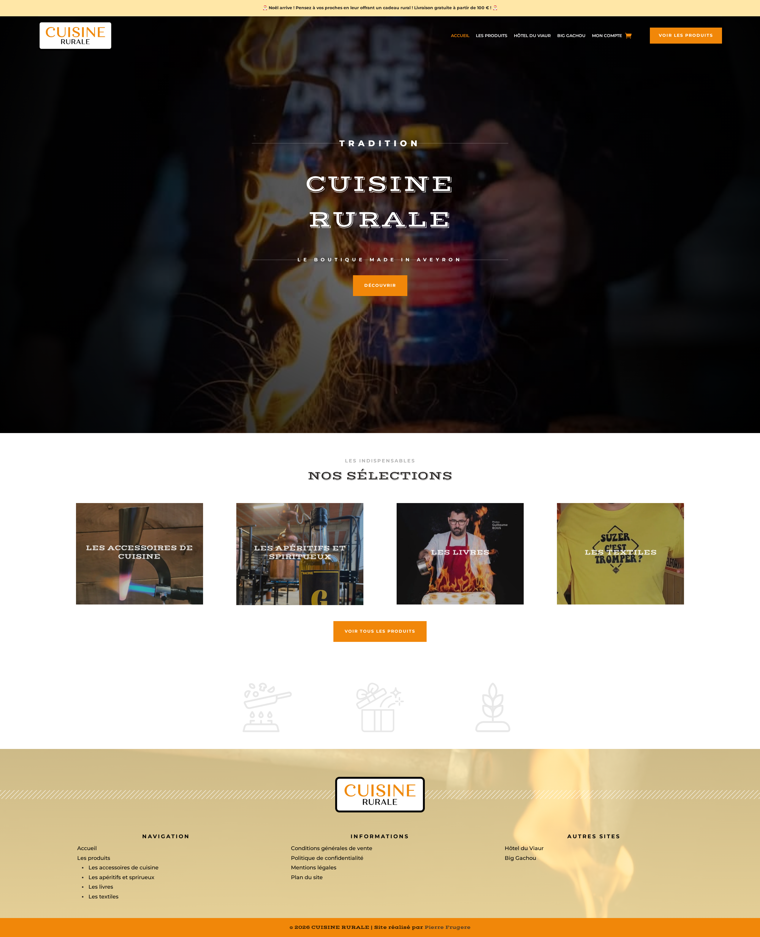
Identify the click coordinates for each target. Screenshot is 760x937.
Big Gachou (571, 36)
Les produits (491, 36)
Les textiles (103, 896)
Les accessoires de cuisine (123, 867)
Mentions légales (313, 867)
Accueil (460, 36)
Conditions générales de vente (331, 848)
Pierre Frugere (448, 927)
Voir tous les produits (380, 631)
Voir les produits (686, 35)
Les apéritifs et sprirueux (121, 877)
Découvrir (380, 285)
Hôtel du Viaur (532, 36)
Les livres (100, 887)
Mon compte (607, 36)
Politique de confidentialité (327, 858)
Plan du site (307, 877)
